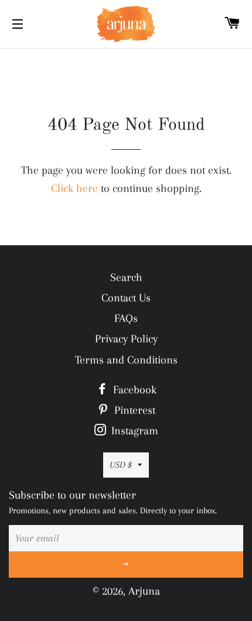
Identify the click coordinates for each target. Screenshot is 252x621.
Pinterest (133, 410)
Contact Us (126, 297)
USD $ (121, 464)
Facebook (133, 389)
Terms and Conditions (126, 360)
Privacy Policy (126, 338)
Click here (74, 188)
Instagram (133, 430)
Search (126, 277)
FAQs (126, 318)
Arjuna (144, 591)
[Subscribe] (126, 564)
